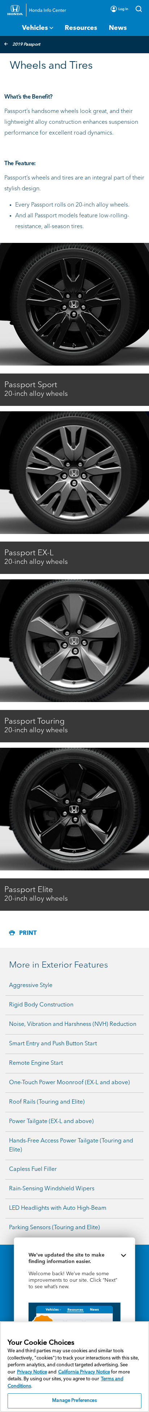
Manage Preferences (74, 1400)
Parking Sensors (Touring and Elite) (54, 1228)
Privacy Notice (32, 1372)
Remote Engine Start (36, 1063)
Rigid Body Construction (41, 1005)
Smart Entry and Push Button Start (53, 1044)
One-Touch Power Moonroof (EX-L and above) (69, 1083)
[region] (74, 1366)
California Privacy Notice (84, 1372)
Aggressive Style (30, 985)
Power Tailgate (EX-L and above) (51, 1121)
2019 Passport (26, 44)
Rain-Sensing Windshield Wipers (51, 1189)
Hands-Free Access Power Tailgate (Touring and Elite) (71, 1145)
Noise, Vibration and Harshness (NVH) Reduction (72, 1024)
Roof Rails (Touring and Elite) (47, 1102)
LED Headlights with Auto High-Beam (57, 1208)
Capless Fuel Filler (33, 1169)
